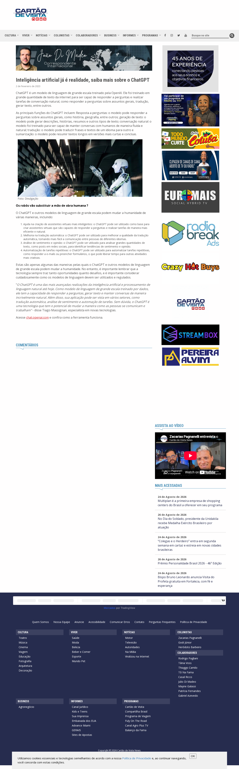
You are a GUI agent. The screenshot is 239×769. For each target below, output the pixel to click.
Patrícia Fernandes (189, 691)
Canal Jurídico (80, 707)
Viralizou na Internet (137, 656)
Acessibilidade (97, 622)
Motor (129, 638)
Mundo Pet (78, 661)
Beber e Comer (81, 652)
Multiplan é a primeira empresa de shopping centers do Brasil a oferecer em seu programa (190, 503)
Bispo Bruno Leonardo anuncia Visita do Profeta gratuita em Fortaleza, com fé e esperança (186, 581)
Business (110, 35)
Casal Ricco (185, 677)
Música (23, 642)
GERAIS (76, 730)
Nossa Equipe (61, 622)
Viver (26, 35)
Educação (24, 656)
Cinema (23, 647)
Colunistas (61, 35)
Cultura (10, 35)
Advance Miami (81, 725)
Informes (129, 35)
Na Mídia (130, 652)
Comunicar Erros (120, 622)
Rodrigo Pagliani (188, 658)
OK (193, 756)
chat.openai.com (37, 317)
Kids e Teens (79, 711)
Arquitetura (25, 666)
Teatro (23, 638)
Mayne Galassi (187, 686)
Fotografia (25, 661)
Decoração (25, 670)
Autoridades (132, 647)
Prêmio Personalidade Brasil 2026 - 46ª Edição (190, 563)
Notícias (41, 35)
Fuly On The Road (136, 721)
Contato (139, 622)
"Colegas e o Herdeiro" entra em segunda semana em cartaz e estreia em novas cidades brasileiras (189, 545)
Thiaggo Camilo (187, 667)
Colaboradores (87, 35)
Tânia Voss (185, 663)
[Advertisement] (153, 16)
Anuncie (79, 622)
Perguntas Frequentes (162, 622)
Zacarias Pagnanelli (190, 638)
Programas (150, 35)
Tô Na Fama (186, 672)
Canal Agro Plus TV (136, 725)
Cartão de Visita (134, 707)
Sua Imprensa (80, 716)
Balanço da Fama (135, 730)
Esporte (76, 656)
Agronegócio (26, 707)
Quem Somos (40, 622)
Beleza (76, 647)
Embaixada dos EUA (84, 721)
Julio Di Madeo (187, 681)
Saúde (75, 638)
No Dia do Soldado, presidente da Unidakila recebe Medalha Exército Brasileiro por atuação (188, 523)
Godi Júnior (185, 642)
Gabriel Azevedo (188, 695)
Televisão (131, 642)
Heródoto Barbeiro (189, 647)
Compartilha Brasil (136, 711)
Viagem (23, 652)
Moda (75, 642)
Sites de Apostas (82, 735)
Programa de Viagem (138, 716)
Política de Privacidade (193, 622)
